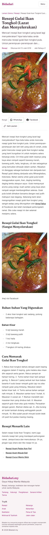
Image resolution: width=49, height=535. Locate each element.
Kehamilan (30, 509)
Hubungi (13, 492)
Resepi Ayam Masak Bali (17, 453)
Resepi (17, 13)
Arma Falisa (40, 203)
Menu (43, 4)
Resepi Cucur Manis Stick (17, 457)
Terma (4, 495)
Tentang (5, 492)
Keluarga (29, 505)
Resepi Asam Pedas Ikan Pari (19, 448)
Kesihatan (5, 512)
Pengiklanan (23, 492)
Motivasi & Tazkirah (9, 515)
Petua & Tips (31, 512)
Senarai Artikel (35, 492)
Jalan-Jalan (30, 515)
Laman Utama (7, 13)
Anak (4, 509)
